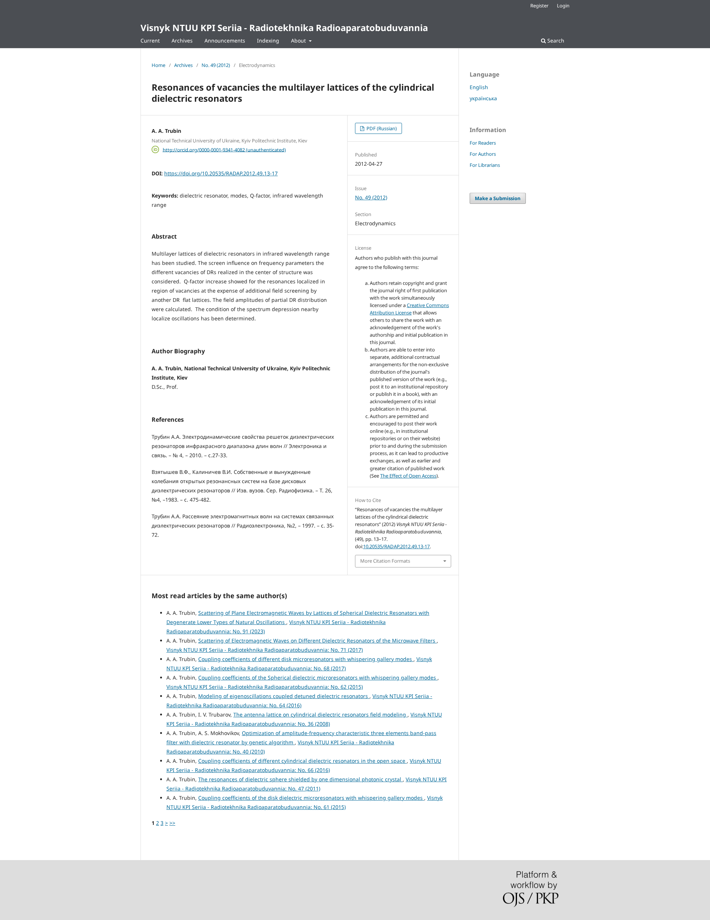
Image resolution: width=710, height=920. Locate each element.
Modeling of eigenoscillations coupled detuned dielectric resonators (283, 696)
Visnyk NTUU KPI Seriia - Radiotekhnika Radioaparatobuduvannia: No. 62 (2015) (264, 686)
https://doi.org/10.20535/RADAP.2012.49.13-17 (221, 173)
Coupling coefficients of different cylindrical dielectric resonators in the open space (302, 760)
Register (539, 5)
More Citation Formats (385, 560)
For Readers (483, 142)
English (479, 87)
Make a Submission (498, 198)
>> (172, 822)
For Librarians (485, 165)
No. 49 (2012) (216, 65)
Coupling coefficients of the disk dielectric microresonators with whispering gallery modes (311, 797)
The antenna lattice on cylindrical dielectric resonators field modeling (320, 714)
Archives (182, 40)
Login (563, 5)
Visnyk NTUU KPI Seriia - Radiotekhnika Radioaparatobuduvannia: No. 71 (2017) (264, 649)
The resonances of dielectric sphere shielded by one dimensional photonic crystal (300, 779)
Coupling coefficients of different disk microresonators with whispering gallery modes (305, 659)
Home (158, 65)
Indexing (268, 40)
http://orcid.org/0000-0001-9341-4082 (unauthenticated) (224, 149)
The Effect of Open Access (408, 475)
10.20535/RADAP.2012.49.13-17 (396, 546)
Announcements (224, 40)
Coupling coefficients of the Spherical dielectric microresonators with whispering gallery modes (317, 677)
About (299, 40)
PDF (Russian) (381, 128)
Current (150, 40)
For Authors (483, 154)
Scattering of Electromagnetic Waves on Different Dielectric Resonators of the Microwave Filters (317, 640)
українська (483, 98)
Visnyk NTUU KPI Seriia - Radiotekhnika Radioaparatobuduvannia (284, 27)
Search (555, 40)
